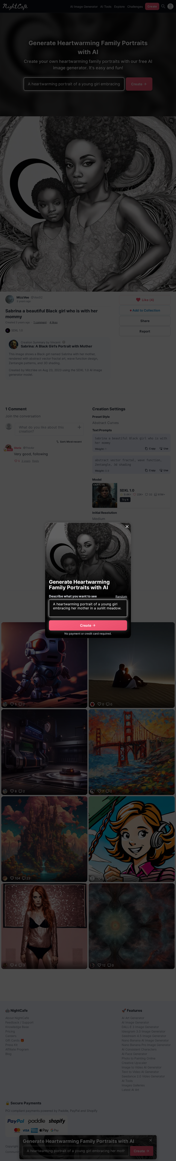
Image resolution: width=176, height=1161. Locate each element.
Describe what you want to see (73, 596)
